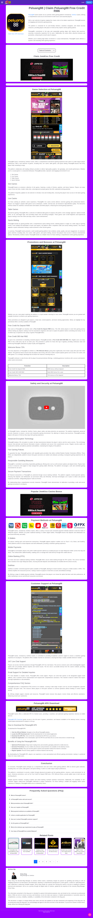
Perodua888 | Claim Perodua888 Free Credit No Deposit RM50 (13, 852)
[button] (2, 2)
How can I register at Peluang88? (20, 807)
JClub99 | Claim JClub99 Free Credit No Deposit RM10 (66, 852)
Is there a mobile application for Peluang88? (23, 815)
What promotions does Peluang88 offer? (22, 803)
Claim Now (11, 34)
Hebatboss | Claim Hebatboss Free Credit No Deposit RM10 (39, 852)
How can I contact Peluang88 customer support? (24, 819)
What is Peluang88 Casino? (18, 795)
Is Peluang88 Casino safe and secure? (21, 799)
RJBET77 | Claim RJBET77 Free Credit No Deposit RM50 (79, 852)
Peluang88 (31, 14)
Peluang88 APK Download (15, 719)
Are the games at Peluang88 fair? (20, 823)
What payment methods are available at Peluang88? (25, 811)
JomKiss (73, 14)
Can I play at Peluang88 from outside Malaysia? (24, 831)
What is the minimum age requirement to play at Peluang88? (27, 827)
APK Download (19, 34)
